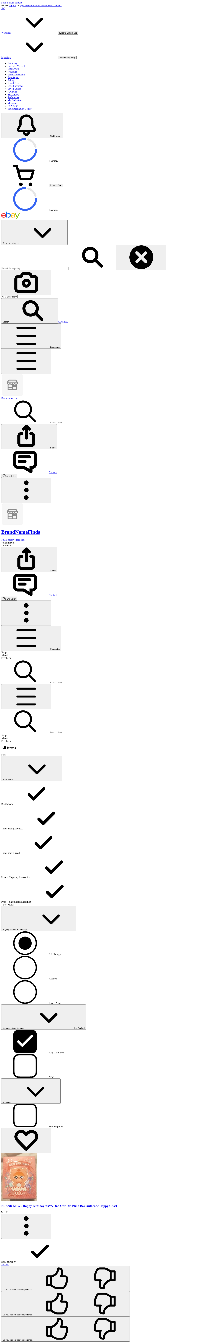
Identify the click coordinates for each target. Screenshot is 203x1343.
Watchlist (12, 71)
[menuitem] (101, 1251)
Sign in (12, 5)
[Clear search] (141, 257)
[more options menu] (26, 1226)
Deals (30, 5)
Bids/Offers (13, 68)
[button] (29, 310)
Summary (12, 63)
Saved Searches (15, 86)
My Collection (15, 100)
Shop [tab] (4, 652)
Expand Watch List (68, 33)
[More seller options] (26, 490)
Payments (12, 91)
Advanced (63, 321)
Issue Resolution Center (19, 108)
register (23, 5)
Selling (11, 80)
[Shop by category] (26, 361)
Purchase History (16, 74)
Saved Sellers (14, 88)
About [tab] (4, 655)
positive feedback (13, 539)
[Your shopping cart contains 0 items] (25, 185)
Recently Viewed (16, 66)
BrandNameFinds (10, 398)
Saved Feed (13, 83)
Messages (12, 103)
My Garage (13, 94)
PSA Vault (13, 106)
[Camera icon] (26, 282)
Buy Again (13, 77)
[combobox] (35, 268)
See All (5, 1264)
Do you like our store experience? (18, 1289)
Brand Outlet (39, 5)
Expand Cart (56, 185)
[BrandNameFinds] (12, 395)
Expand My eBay (67, 57)
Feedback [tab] (6, 658)
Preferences (13, 97)
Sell (3, 8)
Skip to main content (11, 2)
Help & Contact (54, 5)
